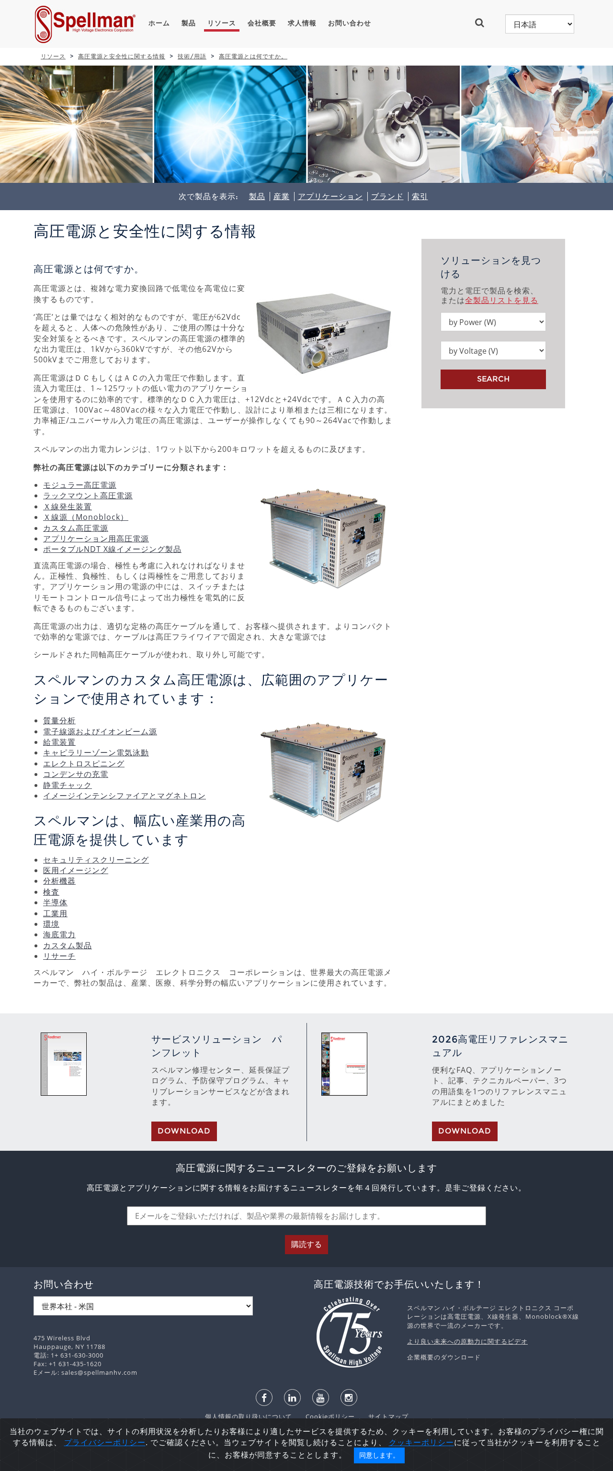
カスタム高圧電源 (75, 528)
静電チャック (67, 785)
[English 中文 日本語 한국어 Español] (539, 24)
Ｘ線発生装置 (67, 506)
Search (493, 378)
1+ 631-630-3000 (77, 1355)
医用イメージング (75, 870)
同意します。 (379, 1455)
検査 (51, 892)
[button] (483, 22)
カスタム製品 (67, 945)
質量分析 (59, 720)
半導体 (55, 902)
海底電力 (59, 934)
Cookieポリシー (325, 1416)
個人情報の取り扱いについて (249, 1416)
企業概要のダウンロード (444, 1357)
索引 (420, 196)
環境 (51, 924)
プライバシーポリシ (100, 1442)
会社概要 (262, 23)
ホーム (159, 23)
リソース (221, 23)
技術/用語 (192, 56)
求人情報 (302, 23)
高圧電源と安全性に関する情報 (121, 56)
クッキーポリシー (421, 1442)
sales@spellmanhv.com (99, 1372)
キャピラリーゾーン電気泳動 (96, 752)
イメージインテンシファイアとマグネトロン (124, 795)
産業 (281, 196)
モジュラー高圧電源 (79, 485)
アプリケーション (330, 196)
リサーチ (59, 956)
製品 (189, 23)
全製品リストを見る (501, 300)
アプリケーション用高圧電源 (96, 538)
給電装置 (59, 742)
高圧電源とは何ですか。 (253, 56)
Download (184, 1130)
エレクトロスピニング (84, 763)
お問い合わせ (349, 23)
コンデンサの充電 (75, 774)
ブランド (387, 196)
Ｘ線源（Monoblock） (85, 517)
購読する (306, 1244)
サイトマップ (383, 1416)
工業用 (55, 913)
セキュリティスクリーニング (96, 859)
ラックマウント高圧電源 (88, 495)
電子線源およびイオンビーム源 (100, 731)
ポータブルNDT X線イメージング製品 (112, 549)
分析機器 (59, 881)
